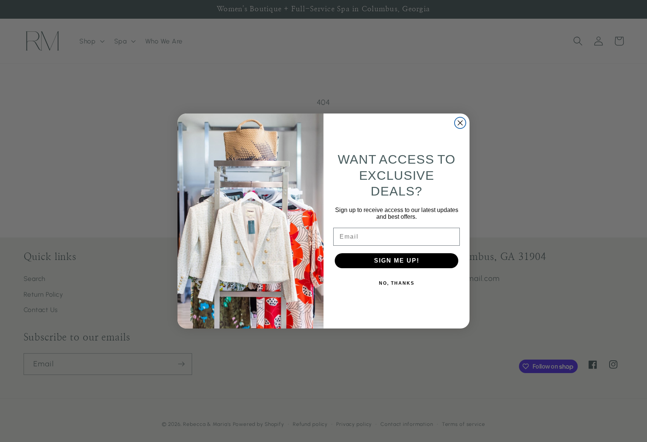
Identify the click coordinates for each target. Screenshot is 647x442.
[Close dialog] (460, 122)
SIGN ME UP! (396, 260)
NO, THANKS (396, 283)
